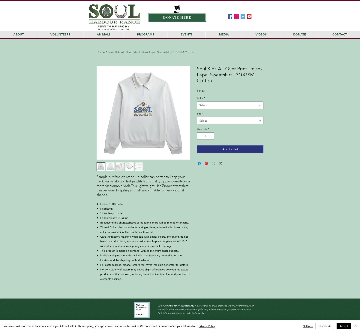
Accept (344, 326)
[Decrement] (199, 136)
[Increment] (211, 136)
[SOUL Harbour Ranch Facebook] (230, 16)
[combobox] (230, 105)
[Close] (355, 326)
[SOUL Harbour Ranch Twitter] (243, 16)
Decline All (325, 326)
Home (101, 52)
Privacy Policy (207, 326)
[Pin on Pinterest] (206, 163)
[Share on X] (220, 163)
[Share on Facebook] (199, 163)
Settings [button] (308, 326)
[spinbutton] (205, 136)
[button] (338, 7)
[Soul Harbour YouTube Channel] (249, 16)
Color (201, 98)
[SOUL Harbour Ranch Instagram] (236, 16)
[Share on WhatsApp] (213, 163)
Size (200, 113)
